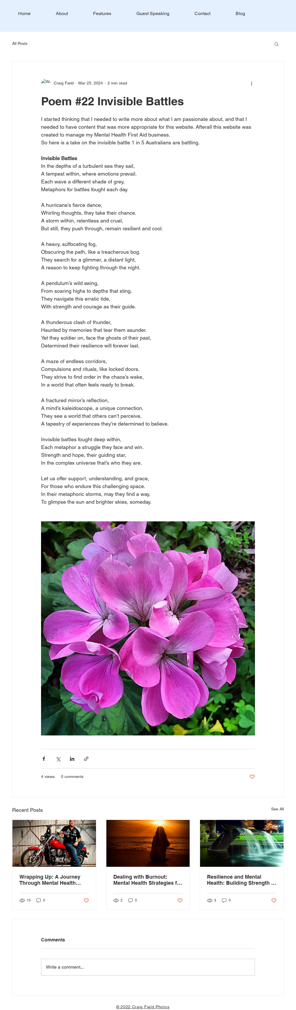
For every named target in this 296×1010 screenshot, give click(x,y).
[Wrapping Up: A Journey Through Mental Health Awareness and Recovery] (54, 843)
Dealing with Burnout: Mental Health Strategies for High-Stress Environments (147, 880)
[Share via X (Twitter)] (58, 758)
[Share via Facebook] (44, 758)
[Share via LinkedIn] (72, 758)
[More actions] (251, 83)
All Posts (19, 43)
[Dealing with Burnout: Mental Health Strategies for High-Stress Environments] (148, 843)
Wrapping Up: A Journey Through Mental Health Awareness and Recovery (50, 880)
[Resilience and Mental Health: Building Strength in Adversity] (242, 843)
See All (277, 809)
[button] (276, 43)
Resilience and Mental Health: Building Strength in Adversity (241, 880)
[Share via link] (86, 758)
